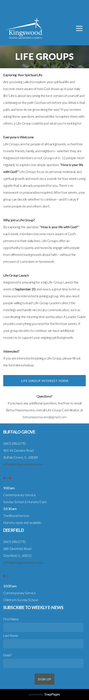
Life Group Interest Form (44, 381)
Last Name (10, 635)
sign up (44, 679)
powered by (44, 694)
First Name (11, 619)
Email (7, 655)
